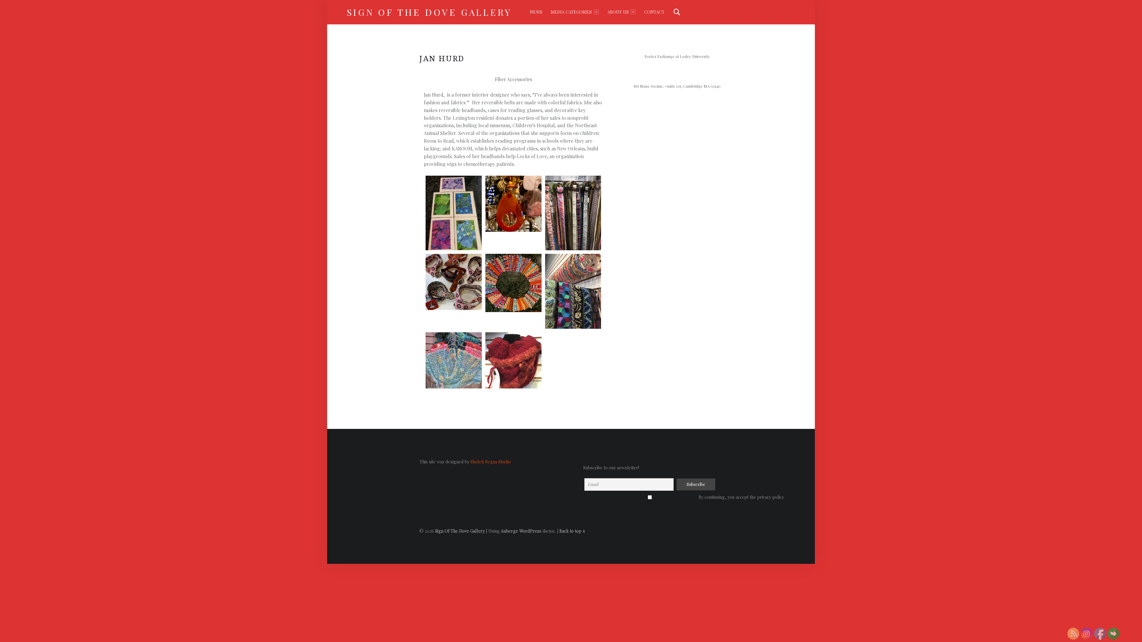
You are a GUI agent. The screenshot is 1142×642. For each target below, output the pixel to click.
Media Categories (571, 12)
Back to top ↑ (572, 531)
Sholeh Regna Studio (490, 462)
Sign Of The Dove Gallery (429, 12)
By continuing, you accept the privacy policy (650, 497)
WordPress (530, 531)
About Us (618, 12)
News (536, 12)
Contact (654, 12)
